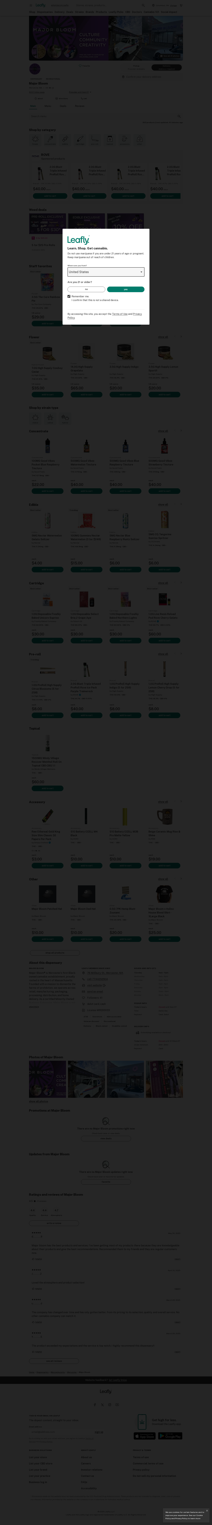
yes (126, 289)
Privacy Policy (181, 1518)
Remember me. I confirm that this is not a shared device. (95, 298)
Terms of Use (120, 314)
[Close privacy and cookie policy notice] (207, 1510)
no (86, 289)
